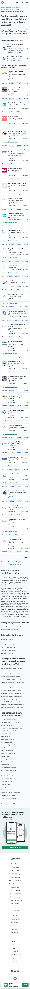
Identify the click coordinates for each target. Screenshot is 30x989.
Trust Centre (15, 961)
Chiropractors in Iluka (6, 742)
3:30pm (19, 145)
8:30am (19, 112)
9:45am (12, 164)
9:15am (12, 127)
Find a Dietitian (15, 887)
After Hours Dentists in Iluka (8, 719)
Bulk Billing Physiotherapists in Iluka (10, 731)
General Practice (15, 919)
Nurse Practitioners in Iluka (8, 775)
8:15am (12, 112)
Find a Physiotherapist (15, 874)
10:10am (11, 390)
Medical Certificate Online (7, 642)
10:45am (11, 405)
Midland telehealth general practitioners (11, 693)
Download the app (15, 847)
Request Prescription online (8, 644)
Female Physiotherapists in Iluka (9, 739)
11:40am (19, 244)
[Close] (1, 984)
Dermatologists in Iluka (7, 759)
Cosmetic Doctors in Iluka (7, 747)
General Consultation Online (8, 647)
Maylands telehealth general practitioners (11, 673)
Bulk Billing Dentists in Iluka (8, 725)
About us (15, 945)
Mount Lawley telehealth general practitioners (12, 687)
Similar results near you (15, 564)
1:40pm (12, 194)
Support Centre (15, 935)
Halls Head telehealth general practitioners (12, 707)
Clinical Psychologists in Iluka (8, 745)
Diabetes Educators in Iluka (8, 761)
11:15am (19, 83)
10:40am (11, 306)
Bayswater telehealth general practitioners (11, 690)
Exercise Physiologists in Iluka (8, 767)
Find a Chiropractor (15, 880)
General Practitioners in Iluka (8, 770)
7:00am (12, 486)
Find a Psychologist (15, 884)
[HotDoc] (2, 2)
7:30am (19, 551)
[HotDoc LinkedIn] (15, 971)
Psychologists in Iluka (6, 787)
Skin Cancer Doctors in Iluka (8, 795)
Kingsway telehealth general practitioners (11, 696)
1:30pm (19, 437)
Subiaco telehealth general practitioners (11, 685)
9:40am (9, 261)
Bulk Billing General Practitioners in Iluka (11, 728)
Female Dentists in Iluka (7, 736)
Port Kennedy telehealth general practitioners (12, 704)
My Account (15, 903)
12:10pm (19, 372)
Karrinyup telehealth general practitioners (11, 679)
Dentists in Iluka (5, 756)
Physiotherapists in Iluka (7, 781)
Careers (15, 948)
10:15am (11, 98)
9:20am (20, 420)
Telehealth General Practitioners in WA (9, 9)
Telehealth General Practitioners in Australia (10, 7)
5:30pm (12, 501)
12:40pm (16, 535)
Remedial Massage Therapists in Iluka (10, 792)
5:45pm (20, 501)
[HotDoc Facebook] (12, 971)
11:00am (11, 83)
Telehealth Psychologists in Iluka (9, 733)
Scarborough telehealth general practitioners (12, 682)
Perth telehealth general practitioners (10, 676)
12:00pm (19, 98)
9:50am (19, 289)
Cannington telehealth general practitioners (12, 699)
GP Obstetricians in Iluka (7, 773)
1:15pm (12, 357)
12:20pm (9, 535)
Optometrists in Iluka (6, 778)
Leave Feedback (15, 910)
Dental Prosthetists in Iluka (8, 753)
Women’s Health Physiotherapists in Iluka (11, 801)
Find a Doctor (15, 867)
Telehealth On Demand (7, 639)
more (26, 83)
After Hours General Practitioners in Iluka (11, 722)
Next (25, 557)
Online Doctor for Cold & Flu (8, 650)
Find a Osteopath (15, 890)
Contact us (15, 951)
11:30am (19, 306)
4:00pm (19, 357)
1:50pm (12, 209)
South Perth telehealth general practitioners (12, 701)
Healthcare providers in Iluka (8, 803)
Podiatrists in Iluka (5, 784)
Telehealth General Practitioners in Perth (11, 626)
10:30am (16, 320)
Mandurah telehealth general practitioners (11, 671)
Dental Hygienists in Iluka (7, 750)
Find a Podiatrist (15, 877)
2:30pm (12, 145)
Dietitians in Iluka (5, 764)
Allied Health (15, 922)
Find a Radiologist (15, 897)
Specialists (15, 929)
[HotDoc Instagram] (18, 971)
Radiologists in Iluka (6, 789)
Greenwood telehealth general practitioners (12, 668)
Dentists (15, 926)
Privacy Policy (15, 958)
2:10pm (19, 194)
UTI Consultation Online (7, 653)
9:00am (11, 179)
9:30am (11, 452)
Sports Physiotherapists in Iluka (9, 798)
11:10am (11, 244)
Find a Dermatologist (15, 893)
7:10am (20, 486)
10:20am (16, 261)
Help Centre (15, 907)
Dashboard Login (15, 932)
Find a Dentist (15, 870)
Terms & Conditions (15, 954)
